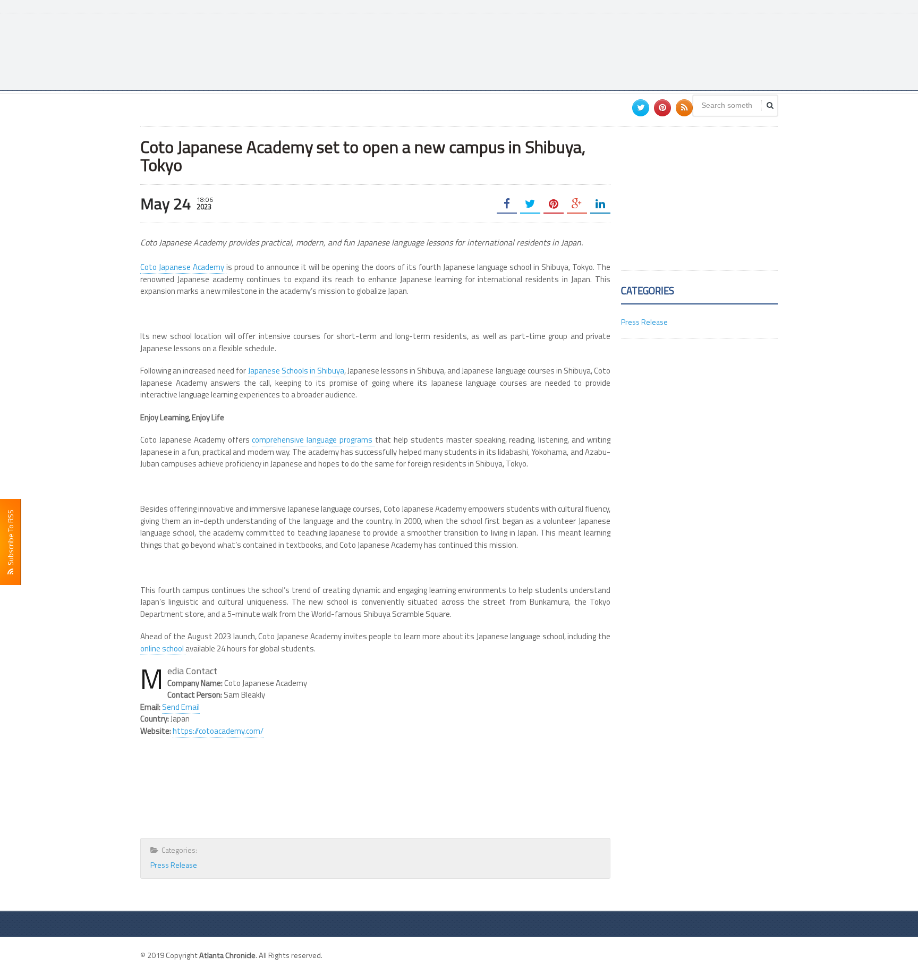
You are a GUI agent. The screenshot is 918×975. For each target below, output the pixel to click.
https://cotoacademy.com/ (218, 731)
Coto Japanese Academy (183, 267)
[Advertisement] (584, 50)
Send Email (181, 707)
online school (162, 648)
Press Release (173, 864)
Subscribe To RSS (10, 539)
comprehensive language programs (313, 440)
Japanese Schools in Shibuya (296, 370)
